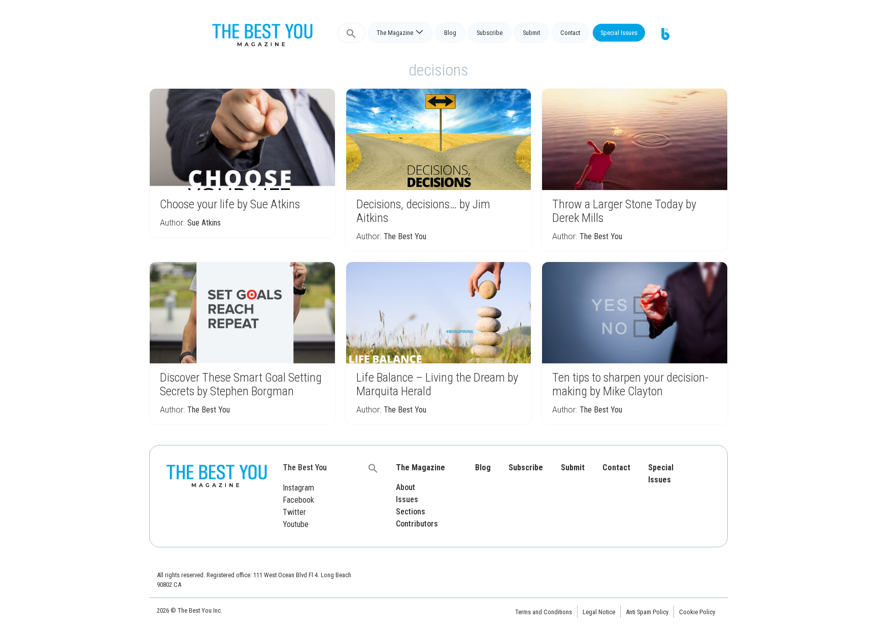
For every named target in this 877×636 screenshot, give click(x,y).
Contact (570, 32)
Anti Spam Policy (647, 612)
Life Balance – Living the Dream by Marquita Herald (437, 384)
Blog (450, 32)
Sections (410, 511)
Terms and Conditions (543, 612)
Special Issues (618, 32)
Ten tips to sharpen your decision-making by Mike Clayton (630, 384)
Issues (407, 499)
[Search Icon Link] (351, 33)
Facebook (298, 500)
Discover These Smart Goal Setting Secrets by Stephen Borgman (241, 384)
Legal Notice (599, 612)
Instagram (298, 488)
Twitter (294, 512)
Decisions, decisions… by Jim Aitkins (423, 211)
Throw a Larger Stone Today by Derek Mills (624, 211)
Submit (531, 32)
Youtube (296, 524)
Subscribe (489, 32)
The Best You (405, 236)
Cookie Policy (697, 612)
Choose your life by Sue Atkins (230, 204)
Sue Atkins (204, 223)
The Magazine (395, 32)
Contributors (417, 524)
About (405, 487)
